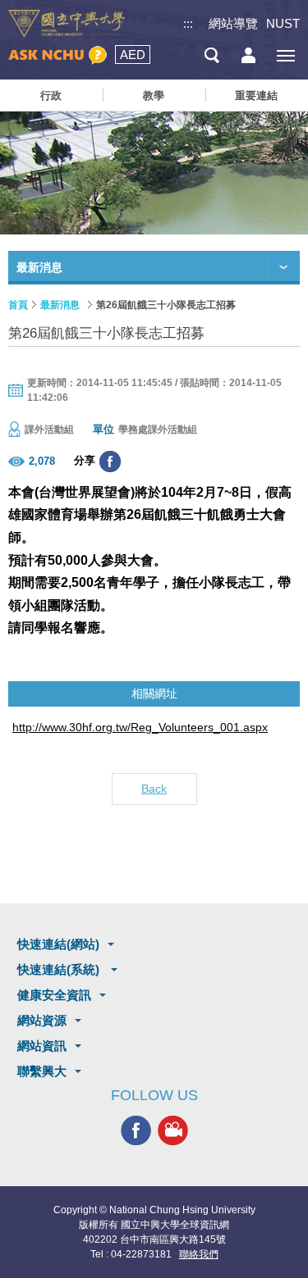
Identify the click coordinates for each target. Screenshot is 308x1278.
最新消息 (60, 305)
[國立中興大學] (66, 24)
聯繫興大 (42, 1071)
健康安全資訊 (54, 995)
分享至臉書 (110, 461)
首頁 (18, 305)
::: (188, 23)
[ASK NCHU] (57, 55)
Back (154, 788)
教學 (153, 95)
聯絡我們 (198, 1254)
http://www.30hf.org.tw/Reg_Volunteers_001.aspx (140, 727)
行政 (51, 95)
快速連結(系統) (60, 969)
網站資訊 (42, 1046)
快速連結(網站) (58, 944)
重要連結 (256, 95)
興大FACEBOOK (136, 1130)
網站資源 (42, 1020)
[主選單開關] (285, 55)
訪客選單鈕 (248, 55)
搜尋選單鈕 (211, 55)
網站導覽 (233, 23)
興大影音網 (173, 1130)
